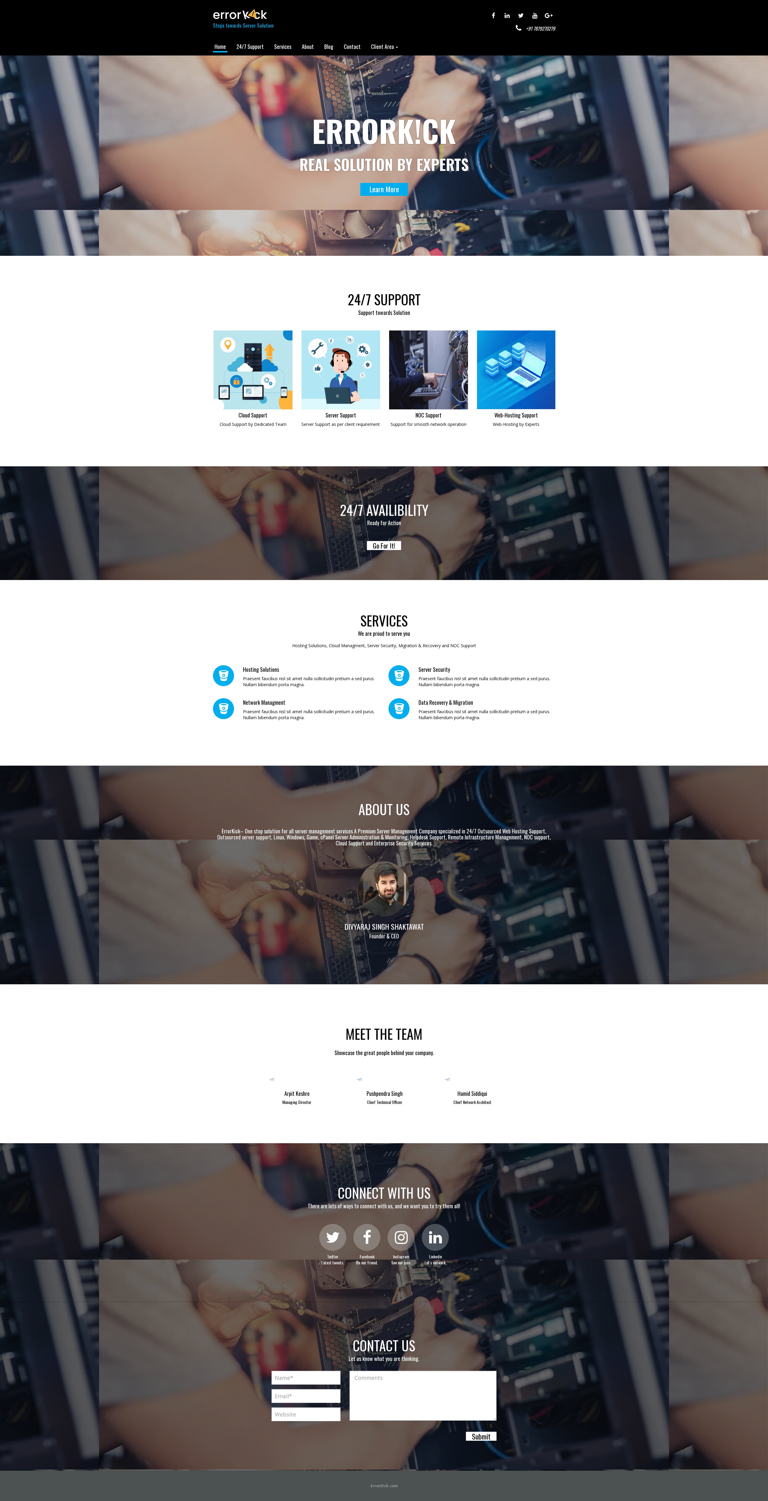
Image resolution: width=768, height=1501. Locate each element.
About (308, 46)
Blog (328, 46)
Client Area (383, 46)
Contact (352, 46)
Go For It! (384, 545)
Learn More (384, 189)
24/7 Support (250, 46)
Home (220, 46)
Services (282, 46)
